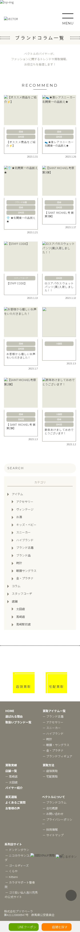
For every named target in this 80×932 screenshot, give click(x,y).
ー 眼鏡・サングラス (56, 745)
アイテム (17, 494)
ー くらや (11, 871)
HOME (9, 711)
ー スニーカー (52, 728)
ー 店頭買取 (50, 771)
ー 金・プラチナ (53, 750)
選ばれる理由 (14, 716)
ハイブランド (25, 540)
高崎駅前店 (23, 624)
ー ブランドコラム (54, 802)
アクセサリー (24, 501)
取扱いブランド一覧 (18, 722)
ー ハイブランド (53, 733)
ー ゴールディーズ (17, 865)
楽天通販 (11, 797)
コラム (16, 586)
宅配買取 (56, 686)
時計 (19, 563)
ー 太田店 (11, 782)
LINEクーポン (27, 927)
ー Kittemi (11, 877)
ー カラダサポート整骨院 (20, 884)
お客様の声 (12, 808)
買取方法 (48, 765)
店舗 (15, 601)
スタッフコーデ (22, 593)
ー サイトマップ (53, 835)
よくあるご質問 (15, 802)
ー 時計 (47, 739)
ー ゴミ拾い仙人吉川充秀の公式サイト (21, 894)
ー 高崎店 (11, 776)
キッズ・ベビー (26, 525)
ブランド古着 (25, 547)
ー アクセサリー (53, 722)
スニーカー (23, 532)
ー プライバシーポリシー (57, 821)
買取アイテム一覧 (54, 711)
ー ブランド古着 (53, 716)
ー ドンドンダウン (17, 850)
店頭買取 (23, 686)
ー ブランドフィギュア (57, 756)
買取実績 (11, 765)
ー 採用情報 (50, 829)
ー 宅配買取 (50, 776)
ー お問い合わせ (53, 814)
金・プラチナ (25, 578)
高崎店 (20, 617)
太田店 (20, 609)
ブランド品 (23, 555)
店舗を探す (60, 927)
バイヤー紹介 (14, 788)
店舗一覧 (11, 771)
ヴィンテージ (25, 509)
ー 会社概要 (50, 808)
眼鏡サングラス (26, 571)
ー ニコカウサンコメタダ (20, 857)
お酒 (19, 517)
